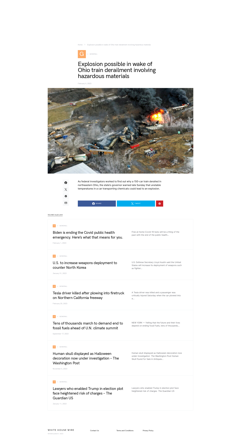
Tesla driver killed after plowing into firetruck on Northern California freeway (88, 295)
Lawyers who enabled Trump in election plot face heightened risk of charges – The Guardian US (88, 393)
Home (80, 45)
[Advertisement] (120, 17)
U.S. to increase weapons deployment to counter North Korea (85, 265)
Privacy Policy (148, 431)
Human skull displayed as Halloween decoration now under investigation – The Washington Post (86, 358)
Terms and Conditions (124, 431)
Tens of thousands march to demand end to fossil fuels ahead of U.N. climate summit (88, 325)
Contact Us (94, 431)
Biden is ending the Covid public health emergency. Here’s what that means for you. (88, 235)
